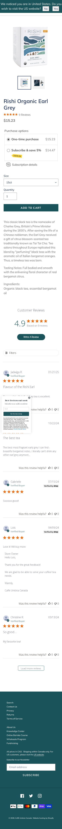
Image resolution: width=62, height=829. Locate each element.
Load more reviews (31, 668)
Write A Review (31, 337)
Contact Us (12, 706)
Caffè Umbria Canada (23, 818)
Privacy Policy (17, 429)
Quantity (9, 189)
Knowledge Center (15, 731)
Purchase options (16, 131)
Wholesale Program (16, 739)
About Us (11, 727)
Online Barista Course (17, 735)
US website (39, 754)
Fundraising (12, 743)
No (46, 8)
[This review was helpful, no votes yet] (49, 409)
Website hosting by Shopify (43, 818)
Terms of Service (14, 718)
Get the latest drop (16, 414)
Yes (56, 8)
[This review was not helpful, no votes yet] (55, 409)
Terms (24, 429)
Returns (10, 714)
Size (6, 176)
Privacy (10, 710)
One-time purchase (25, 139)
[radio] (8, 139)
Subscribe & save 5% (26, 152)
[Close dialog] (29, 398)
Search (10, 702)
